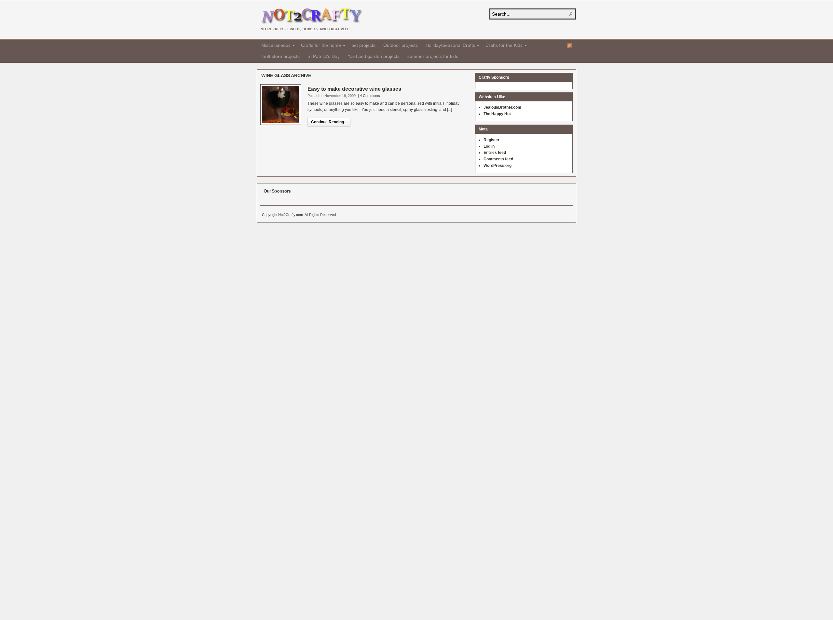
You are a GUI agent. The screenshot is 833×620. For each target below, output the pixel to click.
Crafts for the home (319, 46)
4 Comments (370, 96)
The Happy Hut (497, 114)
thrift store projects (280, 56)
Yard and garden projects (374, 56)
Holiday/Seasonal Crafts (448, 46)
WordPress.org (498, 165)
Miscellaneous (274, 46)
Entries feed (495, 152)
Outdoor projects (400, 45)
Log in (489, 146)
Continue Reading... (329, 122)
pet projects (363, 45)
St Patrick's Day (323, 56)
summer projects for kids (432, 56)
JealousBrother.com (502, 107)
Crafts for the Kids (502, 46)
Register (491, 140)
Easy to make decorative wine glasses (354, 89)
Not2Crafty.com (311, 16)
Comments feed (498, 159)
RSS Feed (569, 45)
